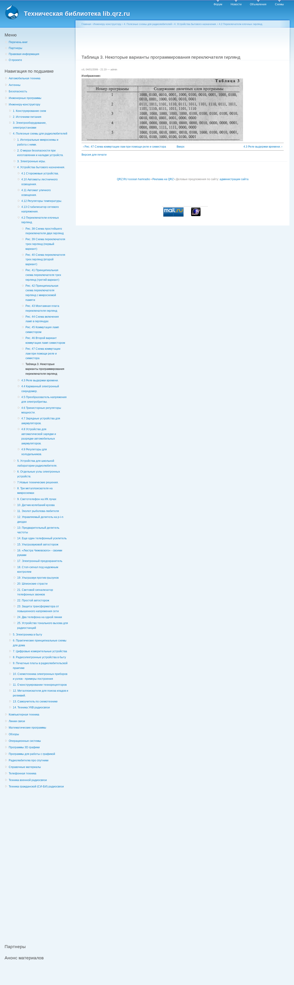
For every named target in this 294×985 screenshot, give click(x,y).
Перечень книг (18, 42)
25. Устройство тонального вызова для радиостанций (42, 626)
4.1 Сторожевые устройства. (40, 173)
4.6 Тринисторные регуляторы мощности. (41, 410)
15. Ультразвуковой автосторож (37, 544)
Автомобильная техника (24, 78)
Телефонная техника (22, 773)
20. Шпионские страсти (32, 583)
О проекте (15, 60)
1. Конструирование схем (29, 111)
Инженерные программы (25, 98)
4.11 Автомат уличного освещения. (36, 193)
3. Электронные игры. (31, 161)
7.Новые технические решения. (38, 482)
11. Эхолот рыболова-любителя (38, 511)
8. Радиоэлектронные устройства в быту (39, 657)
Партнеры (15, 48)
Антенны (14, 85)
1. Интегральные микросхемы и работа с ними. (37, 142)
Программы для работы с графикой (32, 754)
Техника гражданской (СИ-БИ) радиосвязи (36, 786)
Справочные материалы (25, 767)
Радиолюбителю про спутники (28, 760)
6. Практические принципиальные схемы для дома (39, 643)
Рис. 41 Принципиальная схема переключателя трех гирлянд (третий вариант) (43, 275)
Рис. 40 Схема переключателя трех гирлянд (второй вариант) (45, 259)
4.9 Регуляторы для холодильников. (34, 452)
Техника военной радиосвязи (28, 780)
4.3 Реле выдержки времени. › (262, 146)
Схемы (279, 4)
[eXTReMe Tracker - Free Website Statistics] (196, 215)
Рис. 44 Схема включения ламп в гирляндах (42, 319)
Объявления (258, 4)
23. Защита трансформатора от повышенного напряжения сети (38, 609)
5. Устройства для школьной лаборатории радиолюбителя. (37, 463)
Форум (218, 4)
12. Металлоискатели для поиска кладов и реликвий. (40, 693)
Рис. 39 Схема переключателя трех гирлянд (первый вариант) (45, 244)
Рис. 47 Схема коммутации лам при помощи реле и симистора (42, 353)
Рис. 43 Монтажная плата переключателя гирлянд (42, 308)
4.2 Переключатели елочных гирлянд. (40, 220)
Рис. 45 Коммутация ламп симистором (42, 330)
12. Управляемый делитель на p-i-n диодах (40, 519)
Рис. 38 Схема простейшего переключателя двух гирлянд (44, 231)
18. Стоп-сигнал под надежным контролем (37, 570)
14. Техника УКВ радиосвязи (31, 707)
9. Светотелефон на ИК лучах (36, 499)
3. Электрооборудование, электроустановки (29, 125)
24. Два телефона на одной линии (39, 617)
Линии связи (17, 721)
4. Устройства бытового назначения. (41, 167)
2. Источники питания (27, 116)
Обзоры (14, 734)
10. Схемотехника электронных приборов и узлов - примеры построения (40, 676)
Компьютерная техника (24, 714)
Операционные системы (25, 741)
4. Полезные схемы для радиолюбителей (40, 133)
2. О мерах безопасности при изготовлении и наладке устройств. (40, 153)
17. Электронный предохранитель (39, 561)
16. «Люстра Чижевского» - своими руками (39, 553)
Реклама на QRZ (163, 179)
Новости (236, 4)
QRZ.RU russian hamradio (133, 179)
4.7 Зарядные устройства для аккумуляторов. (40, 421)
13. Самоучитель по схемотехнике (35, 701)
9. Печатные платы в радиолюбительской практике (40, 666)
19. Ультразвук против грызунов (38, 577)
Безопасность (18, 91)
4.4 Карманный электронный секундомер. (40, 389)
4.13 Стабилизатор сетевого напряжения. (40, 209)
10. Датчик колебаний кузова (36, 505)
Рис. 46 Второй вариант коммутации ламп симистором (45, 340)
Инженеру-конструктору (24, 104)
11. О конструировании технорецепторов (40, 684)
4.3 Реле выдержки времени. (40, 380)
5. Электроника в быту (27, 634)
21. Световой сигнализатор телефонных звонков (35, 592)
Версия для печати (94, 154)
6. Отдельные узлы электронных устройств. (38, 474)
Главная (86, 24)
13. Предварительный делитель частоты (38, 530)
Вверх (180, 146)
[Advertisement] (39, 864)
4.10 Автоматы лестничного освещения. (39, 182)
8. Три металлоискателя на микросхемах (35, 491)
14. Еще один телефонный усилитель (42, 538)
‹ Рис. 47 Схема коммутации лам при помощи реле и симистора (124, 146)
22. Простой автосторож (33, 600)
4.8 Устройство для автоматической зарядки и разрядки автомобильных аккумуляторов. (38, 436)
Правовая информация (24, 54)
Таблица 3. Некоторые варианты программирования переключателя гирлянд (44, 369)
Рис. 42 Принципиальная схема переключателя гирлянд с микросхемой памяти (41, 293)
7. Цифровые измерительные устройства (40, 651)
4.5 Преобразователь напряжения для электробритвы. (44, 400)
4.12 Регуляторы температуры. (41, 201)
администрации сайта (234, 179)
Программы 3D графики (24, 747)
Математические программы (27, 727)
